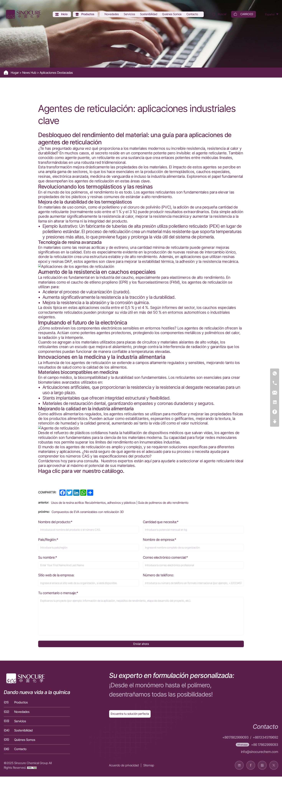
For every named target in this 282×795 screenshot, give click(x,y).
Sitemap (148, 765)
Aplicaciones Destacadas (56, 72)
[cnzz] (32, 767)
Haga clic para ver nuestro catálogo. (81, 471)
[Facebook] (274, 411)
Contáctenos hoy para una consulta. (68, 461)
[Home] (23, 14)
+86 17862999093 (264, 745)
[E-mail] (274, 392)
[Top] (274, 421)
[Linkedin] (274, 402)
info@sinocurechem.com (259, 752)
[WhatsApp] (274, 373)
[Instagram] (262, 765)
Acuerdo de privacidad (124, 765)
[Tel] (274, 383)
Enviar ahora (141, 644)
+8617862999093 (235, 737)
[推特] (273, 765)
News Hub (29, 72)
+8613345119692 (265, 737)
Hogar (15, 72)
